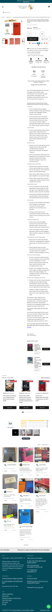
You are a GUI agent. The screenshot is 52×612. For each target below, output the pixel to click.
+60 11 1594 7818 (39, 587)
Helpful (5, 471)
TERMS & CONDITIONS (7, 594)
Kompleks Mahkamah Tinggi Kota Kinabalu (12, 578)
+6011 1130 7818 (38, 567)
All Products (5, 602)
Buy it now (45, 39)
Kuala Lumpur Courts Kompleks (34, 558)
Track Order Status (7, 600)
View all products (45, 377)
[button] (48, 7)
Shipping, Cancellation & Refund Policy (11, 598)
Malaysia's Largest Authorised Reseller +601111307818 (26, 1)
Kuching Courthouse (32, 578)
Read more (38, 507)
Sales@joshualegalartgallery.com (32, 570)
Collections (8, 17)
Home (3, 17)
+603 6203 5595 (34, 565)
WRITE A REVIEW (26, 438)
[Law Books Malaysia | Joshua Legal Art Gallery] (26, 7)
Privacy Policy (5, 596)
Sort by (39, 444)
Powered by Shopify (45, 610)
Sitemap (4, 604)
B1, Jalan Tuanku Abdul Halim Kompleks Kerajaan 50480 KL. (36, 561)
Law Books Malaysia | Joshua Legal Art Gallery (22, 610)
